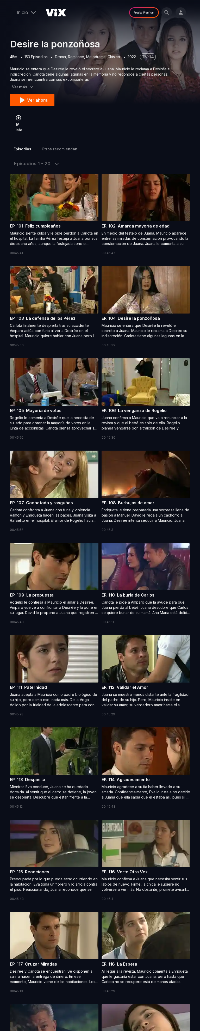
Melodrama (95, 56)
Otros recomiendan (59, 149)
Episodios (22, 149)
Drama (60, 56)
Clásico (114, 56)
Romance (76, 56)
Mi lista (18, 127)
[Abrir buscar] (166, 12)
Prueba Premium (144, 12)
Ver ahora (37, 100)
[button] (54, 215)
